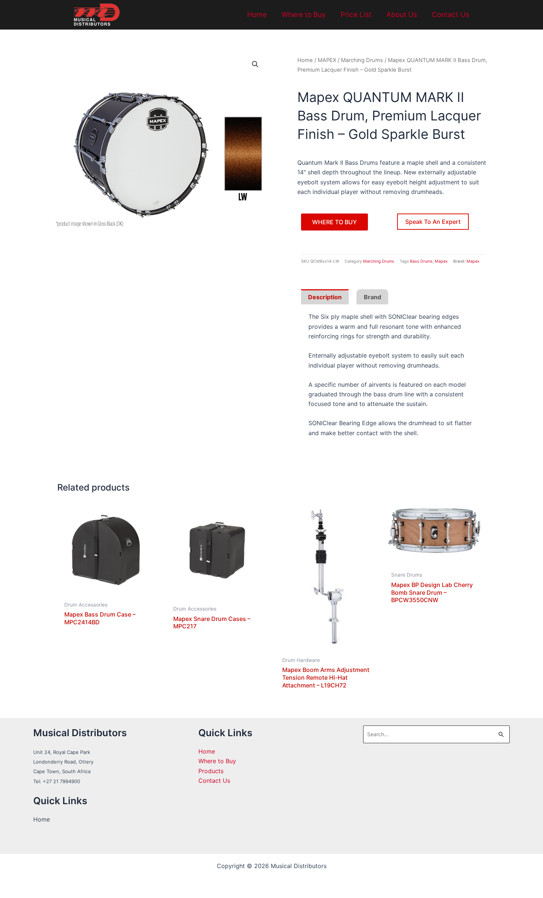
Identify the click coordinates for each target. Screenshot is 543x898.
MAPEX (327, 60)
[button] (255, 64)
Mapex (441, 261)
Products (210, 771)
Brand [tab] (372, 297)
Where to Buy (303, 14)
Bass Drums (421, 261)
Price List (356, 14)
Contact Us (450, 14)
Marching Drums (362, 60)
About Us (401, 14)
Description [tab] (325, 297)
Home (257, 14)
